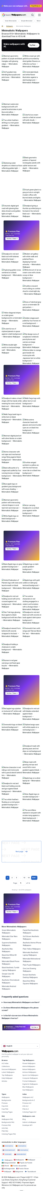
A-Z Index (5, 1063)
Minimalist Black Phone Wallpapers (10, 962)
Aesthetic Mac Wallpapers (7, 950)
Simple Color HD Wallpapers (8, 975)
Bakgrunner (19, 1171)
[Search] (32, 15)
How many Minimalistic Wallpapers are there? (21, 1002)
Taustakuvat (31, 1171)
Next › (34, 878)
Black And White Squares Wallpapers (30, 982)
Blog (24, 1119)
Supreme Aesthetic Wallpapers (9, 944)
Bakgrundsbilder (10, 1163)
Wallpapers (9, 26)
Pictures (5, 1103)
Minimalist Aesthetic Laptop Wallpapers (30, 953)
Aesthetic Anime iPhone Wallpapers (32, 944)
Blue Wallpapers (28, 1087)
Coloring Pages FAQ (9, 1134)
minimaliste (24, 1150)
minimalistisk (21, 1154)
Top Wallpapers (7, 1075)
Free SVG (5, 1106)
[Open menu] (39, 15)
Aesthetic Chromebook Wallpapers (10, 981)
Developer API (27, 1125)
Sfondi (6, 1166)
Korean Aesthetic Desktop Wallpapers (30, 976)
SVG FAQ (5, 1128)
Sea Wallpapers (27, 1090)
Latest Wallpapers (8, 1072)
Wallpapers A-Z (27, 1097)
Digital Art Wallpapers (30, 1084)
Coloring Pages (7, 1112)
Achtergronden (9, 1168)
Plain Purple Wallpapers (31, 965)
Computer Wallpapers (30, 1078)
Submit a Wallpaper (29, 1122)
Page (15, 883)
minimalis (8, 1154)
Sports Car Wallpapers (30, 1075)
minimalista (9, 1146)
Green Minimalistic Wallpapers (9, 931)
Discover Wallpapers (9, 1069)
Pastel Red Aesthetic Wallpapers (31, 931)
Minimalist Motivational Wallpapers (31, 960)
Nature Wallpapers (28, 1069)
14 (29, 878)
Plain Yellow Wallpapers (32, 949)
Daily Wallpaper (7, 1078)
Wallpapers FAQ (7, 1119)
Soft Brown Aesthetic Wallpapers (31, 937)
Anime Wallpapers (28, 1066)
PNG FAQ (5, 1131)
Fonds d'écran (24, 1168)
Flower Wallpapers (28, 1063)
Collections (6, 1066)
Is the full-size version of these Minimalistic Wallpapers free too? (20, 1017)
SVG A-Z (25, 1106)
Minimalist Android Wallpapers (9, 987)
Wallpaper (31, 1160)
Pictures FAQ (6, 1125)
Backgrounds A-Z (28, 1100)
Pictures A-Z (26, 1103)
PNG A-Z (25, 1109)
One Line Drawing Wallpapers (29, 970)
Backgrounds (6, 1100)
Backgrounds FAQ (8, 1122)
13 (24, 878)
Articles (4, 1081)
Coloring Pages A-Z (29, 1112)
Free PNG (5, 1109)
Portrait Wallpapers (29, 1081)
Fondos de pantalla (19, 1166)
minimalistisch (10, 1150)
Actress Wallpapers (29, 1072)
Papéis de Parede (26, 1163)
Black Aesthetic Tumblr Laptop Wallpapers (10, 969)
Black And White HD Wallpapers (9, 956)
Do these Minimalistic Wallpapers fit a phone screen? (20, 1009)
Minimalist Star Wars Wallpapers (9, 937)
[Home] (2, 26)
